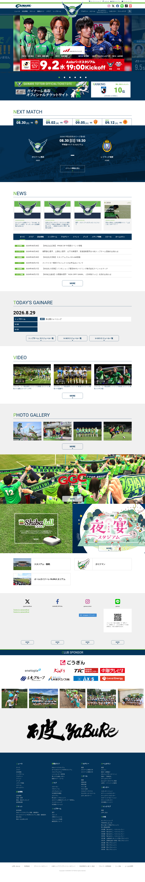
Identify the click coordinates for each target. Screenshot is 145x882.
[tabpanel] (72, 43)
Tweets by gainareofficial (21, 610)
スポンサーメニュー (107, 791)
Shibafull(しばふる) (106, 822)
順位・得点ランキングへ (122, 84)
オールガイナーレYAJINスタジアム (62, 769)
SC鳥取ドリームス (57, 804)
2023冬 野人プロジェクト (109, 849)
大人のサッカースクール (88, 793)
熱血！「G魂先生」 (106, 776)
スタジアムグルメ (57, 772)
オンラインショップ (107, 820)
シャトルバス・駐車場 (58, 774)
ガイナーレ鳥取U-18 (87, 769)
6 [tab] (86, 77)
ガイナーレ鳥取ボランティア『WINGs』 (63, 800)
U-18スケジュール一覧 (73, 338)
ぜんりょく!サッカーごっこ (109, 774)
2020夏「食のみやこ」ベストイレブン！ (112, 834)
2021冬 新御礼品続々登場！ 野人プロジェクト (115, 840)
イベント (76, 237)
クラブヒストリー (57, 791)
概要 (82, 767)
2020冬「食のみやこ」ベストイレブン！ (112, 836)
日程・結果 (19, 797)
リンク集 (118, 866)
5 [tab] (80, 77)
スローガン (55, 786)
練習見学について (57, 821)
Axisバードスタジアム (58, 767)
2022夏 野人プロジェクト (109, 843)
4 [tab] (75, 77)
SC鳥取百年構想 (56, 793)
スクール (92, 11)
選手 (53, 812)
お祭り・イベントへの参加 (109, 783)
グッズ (85, 237)
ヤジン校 (83, 786)
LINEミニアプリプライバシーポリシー (63, 866)
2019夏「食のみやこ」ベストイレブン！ (112, 829)
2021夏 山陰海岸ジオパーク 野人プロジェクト (115, 838)
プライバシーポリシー (41, 866)
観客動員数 (19, 802)
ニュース (17, 11)
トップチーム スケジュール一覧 (41, 338)
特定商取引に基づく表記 (87, 866)
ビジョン (103, 769)
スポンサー (112, 11)
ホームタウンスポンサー (108, 795)
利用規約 (27, 866)
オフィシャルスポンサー (108, 793)
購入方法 (18, 817)
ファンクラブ (122, 11)
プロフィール (56, 789)
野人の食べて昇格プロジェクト (110, 825)
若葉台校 (83, 782)
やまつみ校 (84, 789)
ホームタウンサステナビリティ (102, 11)
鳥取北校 (83, 784)
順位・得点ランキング (22, 800)
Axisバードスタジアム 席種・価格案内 (27, 812)
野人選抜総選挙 (105, 827)
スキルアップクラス (87, 791)
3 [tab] (70, 77)
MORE (72, 283)
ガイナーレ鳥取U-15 (87, 772)
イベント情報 (72, 168)
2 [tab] (64, 77)
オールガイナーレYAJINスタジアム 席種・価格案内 (31, 814)
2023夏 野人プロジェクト (109, 847)
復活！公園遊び (105, 772)
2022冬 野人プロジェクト (109, 845)
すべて (22, 237)
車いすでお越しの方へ (58, 776)
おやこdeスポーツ (86, 795)
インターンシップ (57, 802)
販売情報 (18, 810)
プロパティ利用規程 (105, 866)
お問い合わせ (16, 866)
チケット (32, 11)
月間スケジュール (57, 817)
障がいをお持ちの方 (22, 819)
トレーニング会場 (57, 819)
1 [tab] (59, 77)
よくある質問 (129, 866)
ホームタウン (120, 237)
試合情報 (25, 11)
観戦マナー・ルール (57, 778)
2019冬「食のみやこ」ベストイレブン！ (112, 831)
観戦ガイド (40, 11)
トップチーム (57, 11)
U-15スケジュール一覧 (104, 338)
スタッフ (54, 814)
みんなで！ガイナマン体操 (109, 781)
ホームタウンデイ (106, 778)
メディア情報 (96, 237)
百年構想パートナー (107, 802)
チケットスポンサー (107, 800)
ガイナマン (55, 795)
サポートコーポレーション (109, 797)
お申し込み (104, 812)
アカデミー (84, 11)
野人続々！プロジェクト (59, 797)
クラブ (48, 11)
